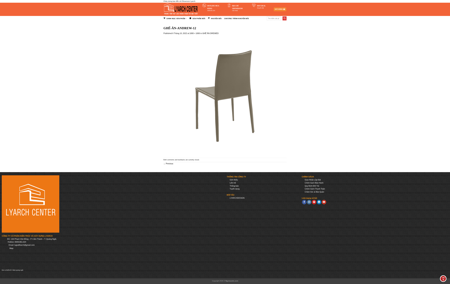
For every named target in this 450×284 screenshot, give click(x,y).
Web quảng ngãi (18, 270)
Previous (168, 164)
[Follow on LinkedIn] (319, 202)
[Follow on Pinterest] (314, 202)
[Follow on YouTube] (324, 202)
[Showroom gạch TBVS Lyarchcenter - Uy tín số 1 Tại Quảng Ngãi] (181, 9)
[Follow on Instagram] (309, 202)
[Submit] (285, 18)
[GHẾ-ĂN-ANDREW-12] (222, 96)
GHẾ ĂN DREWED (210, 33)
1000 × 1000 (194, 33)
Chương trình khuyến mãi (236, 18)
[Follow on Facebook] (304, 202)
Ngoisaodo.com (231, 281)
